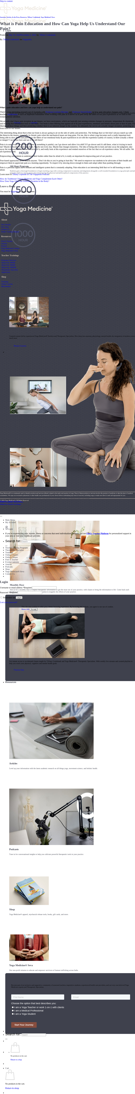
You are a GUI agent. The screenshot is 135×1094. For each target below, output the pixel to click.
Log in (19, 598)
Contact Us (5, 229)
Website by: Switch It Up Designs (10, 501)
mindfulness (13, 114)
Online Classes (11, 557)
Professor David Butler (81, 112)
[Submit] (6, 545)
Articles (8, 17)
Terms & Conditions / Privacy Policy (11, 502)
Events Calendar (12, 562)
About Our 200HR (8, 263)
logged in (15, 191)
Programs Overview (8, 260)
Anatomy (3, 17)
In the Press (16, 17)
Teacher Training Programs (16, 548)
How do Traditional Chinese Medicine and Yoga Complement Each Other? (31, 179)
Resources (10, 682)
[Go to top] (1, 516)
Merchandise (6, 286)
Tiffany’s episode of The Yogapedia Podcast (30, 174)
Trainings (4, 282)
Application (5, 272)
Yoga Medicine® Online (10, 248)
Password (8, 592)
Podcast (4, 246)
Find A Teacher (7, 241)
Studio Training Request (10, 232)
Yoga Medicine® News (48, 17)
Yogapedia (27, 39)
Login (10, 529)
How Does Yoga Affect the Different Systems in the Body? (24, 181)
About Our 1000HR (8, 267)
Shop (7, 569)
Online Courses (7, 284)
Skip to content (6, 1)
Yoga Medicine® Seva (9, 251)
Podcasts (9, 567)
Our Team (5, 227)
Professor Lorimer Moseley (57, 112)
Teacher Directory (14, 1031)
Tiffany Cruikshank (33, 17)
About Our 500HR (8, 265)
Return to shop (16, 1060)
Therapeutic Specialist (9, 270)
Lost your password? (8, 602)
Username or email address (16, 587)
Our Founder (6, 225)
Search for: (13, 1034)
